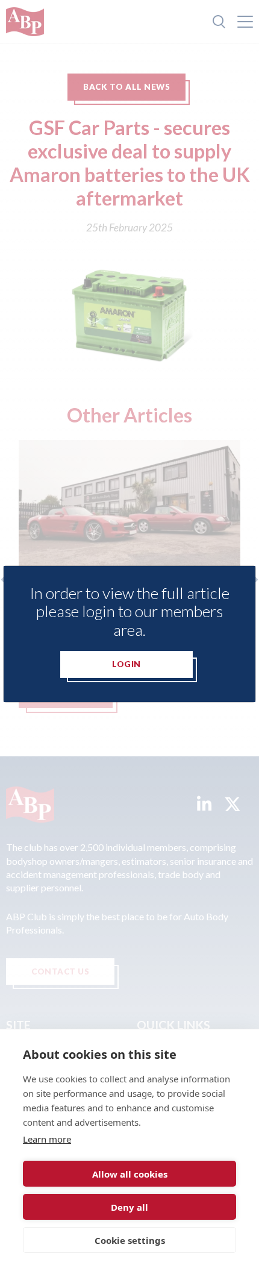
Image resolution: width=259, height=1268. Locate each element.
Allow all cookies (129, 1174)
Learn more (47, 1139)
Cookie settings (130, 1240)
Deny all (129, 1207)
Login (126, 664)
